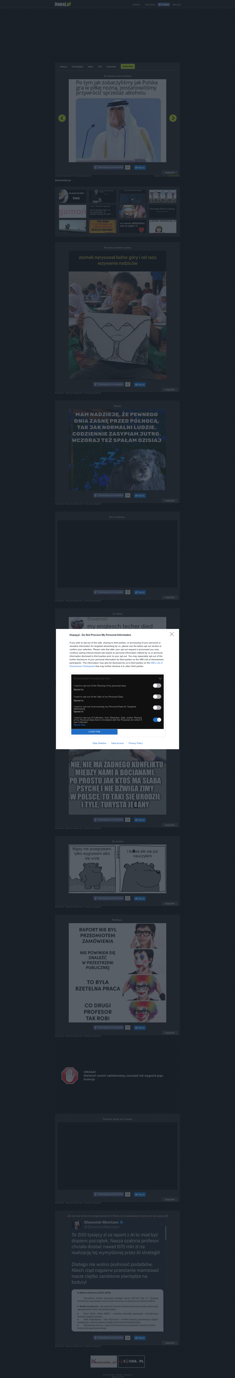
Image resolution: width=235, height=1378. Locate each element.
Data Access (117, 743)
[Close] (173, 635)
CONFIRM (94, 732)
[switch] (157, 685)
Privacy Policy (136, 743)
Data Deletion (99, 743)
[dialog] (117, 689)
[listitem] (117, 678)
